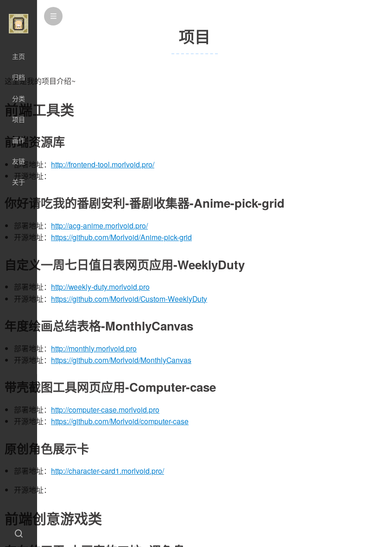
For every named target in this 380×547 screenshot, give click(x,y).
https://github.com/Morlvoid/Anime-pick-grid (121, 237)
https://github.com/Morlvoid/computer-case (120, 421)
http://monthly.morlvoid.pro (94, 348)
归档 (18, 77)
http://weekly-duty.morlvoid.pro (100, 286)
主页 (18, 56)
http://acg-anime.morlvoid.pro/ (99, 225)
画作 (18, 140)
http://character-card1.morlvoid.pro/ (107, 470)
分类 (18, 98)
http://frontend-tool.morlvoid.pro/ (102, 164)
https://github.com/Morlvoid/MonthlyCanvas (121, 360)
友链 (18, 160)
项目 (18, 119)
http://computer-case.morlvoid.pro (105, 409)
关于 (18, 181)
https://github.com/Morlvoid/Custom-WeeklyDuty (129, 298)
